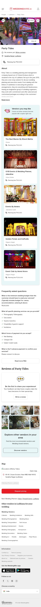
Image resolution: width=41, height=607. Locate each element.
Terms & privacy (16, 552)
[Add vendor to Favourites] (37, 20)
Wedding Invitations (16, 515)
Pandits (14, 537)
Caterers (4, 515)
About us (4, 558)
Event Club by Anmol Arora (16, 271)
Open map (33, 471)
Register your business (25, 555)
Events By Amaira (13, 206)
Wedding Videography (9, 530)
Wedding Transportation (9, 522)
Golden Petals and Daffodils (17, 239)
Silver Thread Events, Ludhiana (28, 499)
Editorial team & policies (17, 558)
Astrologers (22, 537)
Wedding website (7, 561)
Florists (21, 526)
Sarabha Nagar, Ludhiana (12, 56)
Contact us (5, 552)
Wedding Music (24, 519)
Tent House (23, 522)
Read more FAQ (20, 361)
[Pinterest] (12, 581)
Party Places (33, 537)
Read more (6, 100)
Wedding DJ (5, 537)
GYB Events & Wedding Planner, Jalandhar (19, 172)
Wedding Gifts (29, 515)
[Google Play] (23, 572)
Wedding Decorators (8, 533)
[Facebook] (3, 581)
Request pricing (20, 491)
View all (33, 41)
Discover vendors (20, 450)
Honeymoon (22, 530)
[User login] (38, 9)
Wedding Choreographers (10, 540)
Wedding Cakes (22, 533)
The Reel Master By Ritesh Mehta (19, 139)
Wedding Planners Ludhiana (10, 483)
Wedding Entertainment (9, 526)
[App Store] (9, 572)
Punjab (4, 14)
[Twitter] (8, 581)
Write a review (20, 397)
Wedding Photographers (9, 519)
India (7, 591)
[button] (20, 387)
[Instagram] (16, 581)
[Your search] (3, 20)
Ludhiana (12, 14)
